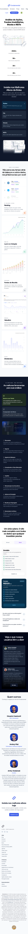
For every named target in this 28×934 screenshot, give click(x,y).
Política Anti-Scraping (6, 873)
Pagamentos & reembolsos (7, 867)
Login (6, 12)
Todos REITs (4, 856)
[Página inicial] (14, 826)
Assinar (14, 605)
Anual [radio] (20, 542)
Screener (12, 9)
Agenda (3, 848)
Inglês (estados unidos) (7, 876)
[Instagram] (4, 831)
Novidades (4, 861)
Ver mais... (14, 685)
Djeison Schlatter (12, 647)
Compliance (4, 875)
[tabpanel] (14, 147)
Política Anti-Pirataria (6, 871)
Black (3, 842)
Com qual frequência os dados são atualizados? (11, 619)
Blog (3, 837)
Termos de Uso (5, 869)
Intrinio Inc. (10, 902)
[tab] (14, 105)
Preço (17, 9)
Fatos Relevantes (5, 844)
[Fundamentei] (14, 5)
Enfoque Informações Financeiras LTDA (13, 899)
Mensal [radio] (7, 542)
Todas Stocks (4, 854)
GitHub (3, 884)
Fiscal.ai (6, 896)
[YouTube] (2, 831)
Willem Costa (11, 669)
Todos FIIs (4, 852)
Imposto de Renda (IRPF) (7, 846)
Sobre (22, 9)
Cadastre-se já (14, 814)
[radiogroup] (14, 542)
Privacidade (4, 865)
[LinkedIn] (7, 831)
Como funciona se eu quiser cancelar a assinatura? (12, 625)
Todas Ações (4, 850)
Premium (3, 839)
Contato (3, 863)
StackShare (4, 886)
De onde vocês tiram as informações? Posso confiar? (12, 614)
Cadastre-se (14, 12)
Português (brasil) (5, 878)
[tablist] (14, 119)
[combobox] (21, 12)
